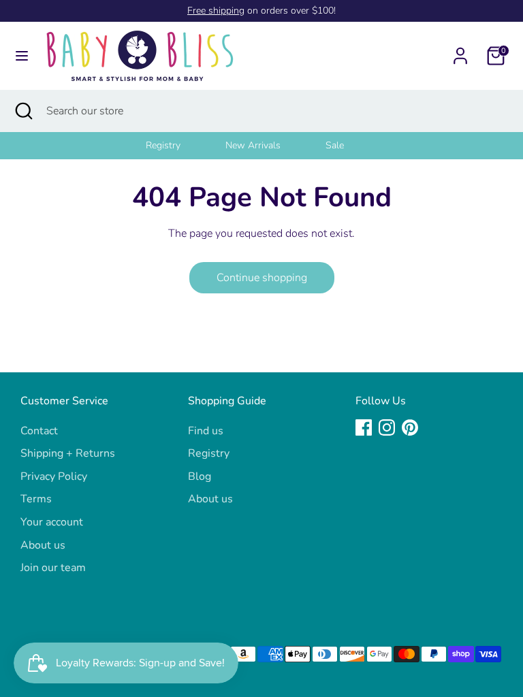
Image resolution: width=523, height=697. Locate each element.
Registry (163, 145)
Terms (36, 498)
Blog (199, 476)
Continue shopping (262, 277)
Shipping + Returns (67, 453)
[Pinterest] (410, 427)
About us (42, 545)
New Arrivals (253, 145)
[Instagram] (387, 427)
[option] (180, 145)
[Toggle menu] (21, 55)
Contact (39, 430)
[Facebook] (363, 427)
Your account (51, 522)
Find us (205, 430)
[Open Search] (23, 111)
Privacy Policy (53, 476)
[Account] (460, 50)
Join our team (53, 567)
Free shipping (215, 10)
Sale (335, 145)
